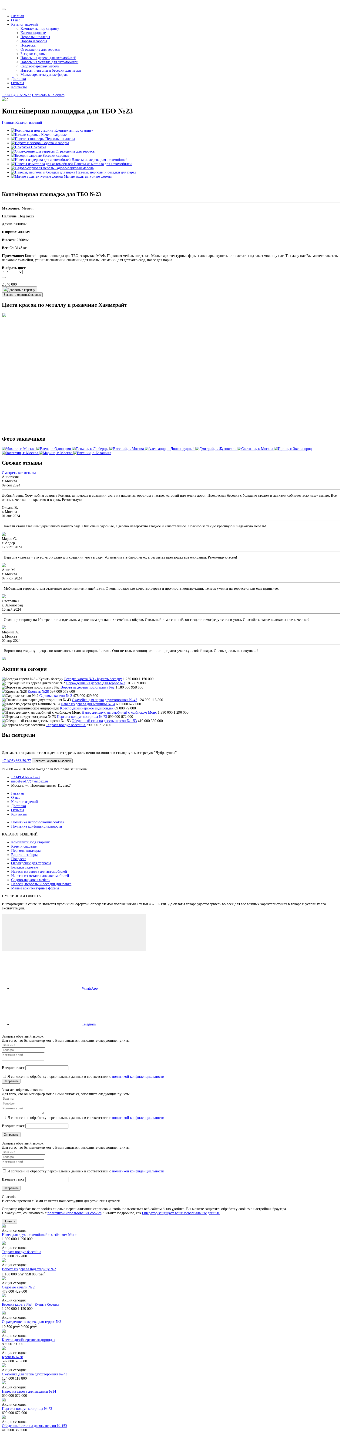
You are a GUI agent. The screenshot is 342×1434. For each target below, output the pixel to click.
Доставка (18, 79)
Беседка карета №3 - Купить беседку (93, 679)
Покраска (28, 45)
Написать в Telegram (48, 95)
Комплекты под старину (39, 28)
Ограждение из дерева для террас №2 (95, 683)
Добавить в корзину (21, 290)
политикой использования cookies (74, 1213)
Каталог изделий (24, 24)
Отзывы (17, 83)
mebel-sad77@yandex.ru (29, 781)
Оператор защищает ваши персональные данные (181, 1213)
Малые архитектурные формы (44, 75)
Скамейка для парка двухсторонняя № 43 (104, 700)
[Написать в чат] (74, 932)
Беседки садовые (33, 54)
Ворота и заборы (33, 41)
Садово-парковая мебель (39, 66)
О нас (15, 20)
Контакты (19, 87)
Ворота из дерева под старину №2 (87, 687)
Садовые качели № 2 (55, 696)
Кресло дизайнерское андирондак (87, 708)
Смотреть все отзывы (19, 473)
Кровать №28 (38, 691)
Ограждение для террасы (40, 49)
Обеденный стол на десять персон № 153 (104, 721)
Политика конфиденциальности (36, 826)
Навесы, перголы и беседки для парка (50, 70)
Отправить (11, 1081)
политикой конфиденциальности (138, 1076)
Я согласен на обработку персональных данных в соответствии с (85, 1076)
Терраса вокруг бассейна (66, 725)
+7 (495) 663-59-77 (16, 95)
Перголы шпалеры (35, 37)
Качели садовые (33, 33)
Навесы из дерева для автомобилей (48, 58)
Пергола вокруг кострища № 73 (82, 717)
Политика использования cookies (37, 822)
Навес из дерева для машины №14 (88, 704)
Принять (9, 1221)
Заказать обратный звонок (22, 294)
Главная (17, 16)
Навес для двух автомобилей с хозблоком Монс (119, 712)
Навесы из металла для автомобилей (49, 62)
